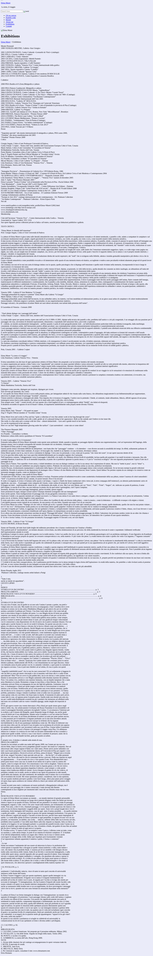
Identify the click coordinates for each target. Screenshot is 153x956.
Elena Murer (5, 3)
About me (9, 22)
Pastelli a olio (11, 18)
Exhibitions (10, 24)
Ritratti (8, 20)
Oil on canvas (11, 15)
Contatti (9, 26)
